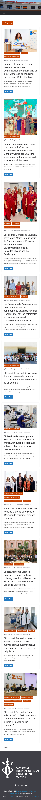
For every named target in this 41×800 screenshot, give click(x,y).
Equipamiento (22, 630)
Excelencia (16, 223)
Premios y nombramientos (11, 56)
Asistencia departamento (11, 52)
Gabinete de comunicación (22, 60)
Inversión (31, 630)
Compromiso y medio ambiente (12, 500)
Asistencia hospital (10, 630)
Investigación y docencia (11, 428)
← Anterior (6, 747)
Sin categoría (8, 564)
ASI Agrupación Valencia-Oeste (13, 493)
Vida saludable (19, 564)
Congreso (24, 52)
